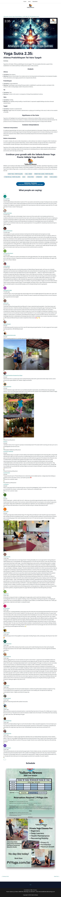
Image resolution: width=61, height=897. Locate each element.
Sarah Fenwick (6, 472)
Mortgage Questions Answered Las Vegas (12, 375)
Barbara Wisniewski (7, 230)
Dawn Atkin (6, 594)
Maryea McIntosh (7, 643)
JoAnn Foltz (5, 303)
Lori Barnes (6, 484)
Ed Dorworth (6, 685)
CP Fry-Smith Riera (7, 213)
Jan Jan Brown (6, 608)
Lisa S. (4, 497)
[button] (15, 174)
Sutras (10, 16)
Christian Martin (7, 698)
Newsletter (35, 1)
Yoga (13, 16)
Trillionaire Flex (6, 556)
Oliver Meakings (7, 656)
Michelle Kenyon (7, 748)
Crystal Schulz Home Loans (9, 335)
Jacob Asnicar (6, 198)
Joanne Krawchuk (7, 720)
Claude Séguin (6, 266)
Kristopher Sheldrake (8, 451)
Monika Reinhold (7, 386)
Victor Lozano (6, 632)
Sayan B (5, 708)
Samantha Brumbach (8, 253)
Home (24, 1)
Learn (29, 1)
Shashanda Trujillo (7, 290)
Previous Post (5, 876)
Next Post (57, 876)
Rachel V (5, 441)
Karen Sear (5, 511)
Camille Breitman (7, 733)
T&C (30, 884)
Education (6, 16)
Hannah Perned (7, 324)
